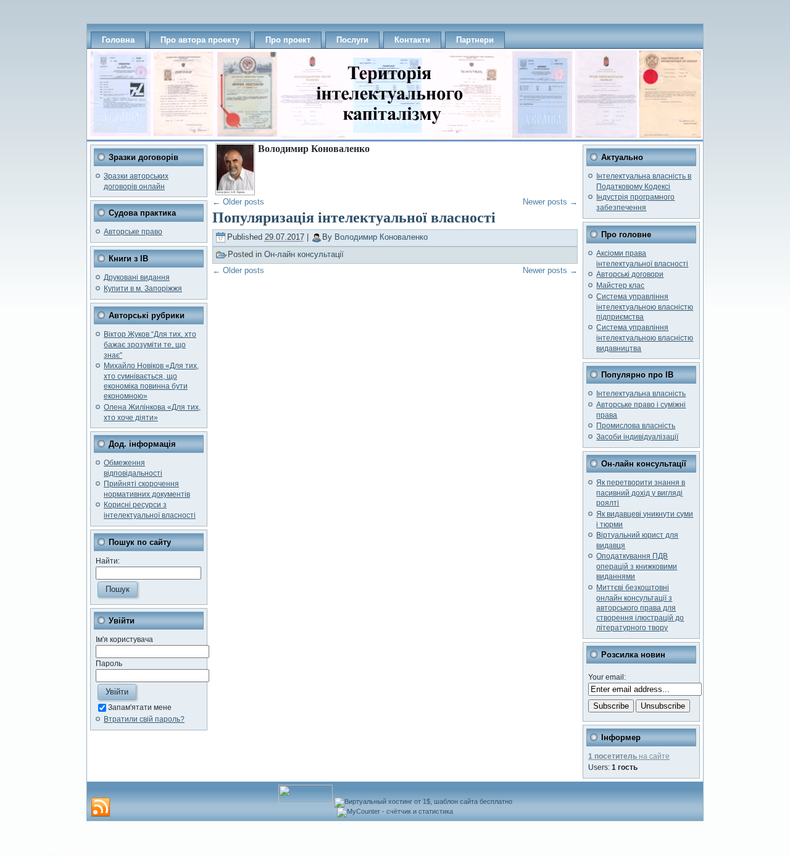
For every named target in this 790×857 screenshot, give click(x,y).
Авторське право (133, 231)
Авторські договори (629, 274)
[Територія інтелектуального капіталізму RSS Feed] (100, 807)
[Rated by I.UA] (305, 801)
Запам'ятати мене (140, 707)
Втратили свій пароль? (144, 719)
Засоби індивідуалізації (637, 437)
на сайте (629, 756)
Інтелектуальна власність (641, 393)
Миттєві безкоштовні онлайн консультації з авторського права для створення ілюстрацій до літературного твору (640, 608)
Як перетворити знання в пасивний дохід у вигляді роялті (640, 492)
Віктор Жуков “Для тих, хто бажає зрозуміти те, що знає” (150, 344)
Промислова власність (635, 425)
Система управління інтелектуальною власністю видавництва (644, 337)
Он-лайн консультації (304, 254)
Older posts (238, 201)
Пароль (109, 663)
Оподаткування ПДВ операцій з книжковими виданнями (636, 566)
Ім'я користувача (124, 639)
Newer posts (550, 201)
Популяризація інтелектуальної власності (354, 217)
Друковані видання (137, 277)
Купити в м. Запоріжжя (143, 288)
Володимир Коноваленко (381, 237)
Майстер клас (620, 285)
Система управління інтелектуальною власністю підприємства (644, 306)
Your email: (607, 677)
